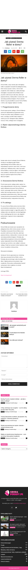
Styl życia (12, 520)
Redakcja (7, 48)
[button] (26, 31)
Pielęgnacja (8, 38)
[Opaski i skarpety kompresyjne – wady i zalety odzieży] (5, 518)
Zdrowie (3, 402)
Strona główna (4, 35)
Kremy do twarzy (5, 561)
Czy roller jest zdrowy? (16, 340)
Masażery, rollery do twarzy (16, 38)
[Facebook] (11, 507)
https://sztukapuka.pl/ (6, 275)
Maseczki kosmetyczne (7, 557)
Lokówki (3, 554)
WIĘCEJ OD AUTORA (7, 321)
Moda (2, 429)
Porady (2, 411)
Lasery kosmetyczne (6, 559)
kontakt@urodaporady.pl (19, 503)
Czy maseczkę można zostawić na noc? (21, 294)
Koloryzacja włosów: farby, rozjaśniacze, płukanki (13, 552)
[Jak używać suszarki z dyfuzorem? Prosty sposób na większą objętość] (5, 526)
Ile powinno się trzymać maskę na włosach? (7, 294)
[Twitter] (16, 507)
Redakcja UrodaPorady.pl (11, 402)
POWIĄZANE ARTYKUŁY (8, 319)
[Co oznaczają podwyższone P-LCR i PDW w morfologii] (5, 533)
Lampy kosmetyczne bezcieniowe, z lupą (11, 547)
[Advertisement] (14, 15)
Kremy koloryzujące (6, 543)
